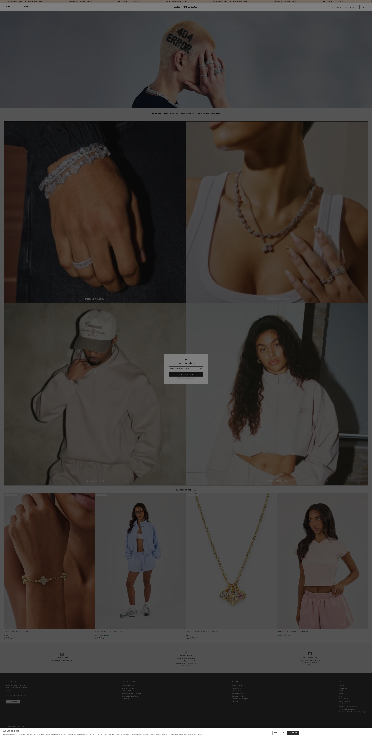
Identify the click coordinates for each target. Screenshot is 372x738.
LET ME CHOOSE (279, 733)
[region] (186, 733)
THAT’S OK (293, 733)
